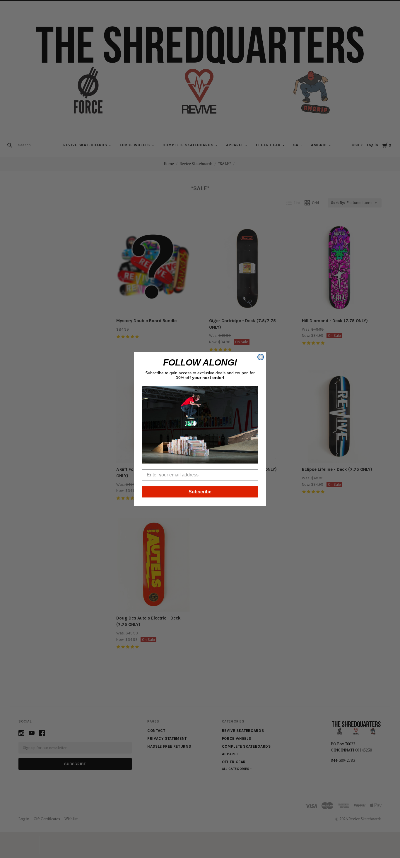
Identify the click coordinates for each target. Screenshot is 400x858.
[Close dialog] (261, 357)
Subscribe (200, 491)
